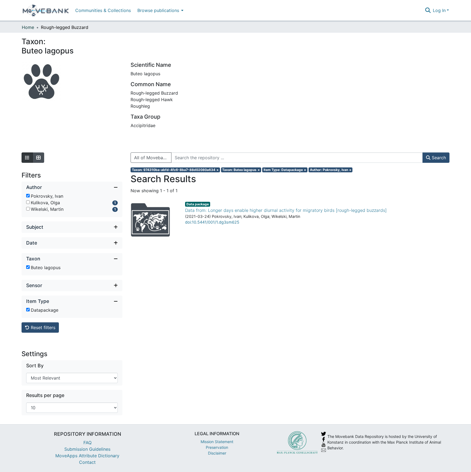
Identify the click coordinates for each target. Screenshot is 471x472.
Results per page (45, 395)
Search (438, 157)
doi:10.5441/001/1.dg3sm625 (212, 222)
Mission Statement (217, 441)
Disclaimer (217, 453)
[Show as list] (27, 157)
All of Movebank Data (152, 157)
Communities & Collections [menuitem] (103, 10)
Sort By (35, 365)
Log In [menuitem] (439, 10)
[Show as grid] (38, 157)
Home (28, 27)
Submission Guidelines (87, 449)
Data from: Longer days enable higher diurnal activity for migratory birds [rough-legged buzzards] (286, 210)
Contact (87, 462)
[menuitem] (159, 10)
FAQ (87, 442)
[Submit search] (427, 10)
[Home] (46, 10)
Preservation (217, 447)
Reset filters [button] (42, 327)
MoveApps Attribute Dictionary (87, 455)
